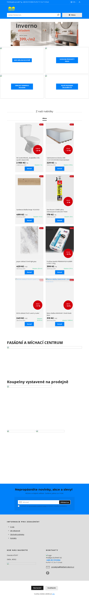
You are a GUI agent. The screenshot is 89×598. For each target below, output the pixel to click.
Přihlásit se (65, 502)
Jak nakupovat (15, 531)
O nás (12, 527)
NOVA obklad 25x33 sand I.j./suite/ (27, 313)
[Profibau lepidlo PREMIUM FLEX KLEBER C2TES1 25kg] (60, 239)
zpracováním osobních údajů (37, 506)
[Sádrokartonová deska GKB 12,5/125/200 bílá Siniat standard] (60, 137)
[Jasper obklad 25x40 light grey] (29, 240)
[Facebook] (48, 574)
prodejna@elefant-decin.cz (62, 567)
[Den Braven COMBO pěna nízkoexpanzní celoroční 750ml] (60, 188)
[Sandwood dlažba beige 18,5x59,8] (29, 181)
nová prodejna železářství (67, 86)
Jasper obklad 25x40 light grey (26, 261)
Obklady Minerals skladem (22, 86)
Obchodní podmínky (17, 534)
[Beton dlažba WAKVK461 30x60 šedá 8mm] (60, 280)
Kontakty (13, 538)
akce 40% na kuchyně (22, 60)
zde (53, 594)
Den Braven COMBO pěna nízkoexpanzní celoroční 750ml (57, 211)
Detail (29, 168)
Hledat (58, 15)
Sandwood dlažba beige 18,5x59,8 (27, 210)
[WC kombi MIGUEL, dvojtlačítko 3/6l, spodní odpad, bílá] (29, 139)
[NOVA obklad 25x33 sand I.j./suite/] (29, 279)
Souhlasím (52, 588)
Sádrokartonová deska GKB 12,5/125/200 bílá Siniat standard (58, 159)
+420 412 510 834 (28, 2)
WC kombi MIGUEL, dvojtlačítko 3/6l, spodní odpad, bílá (28, 159)
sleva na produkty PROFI (67, 60)
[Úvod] (20, 8)
